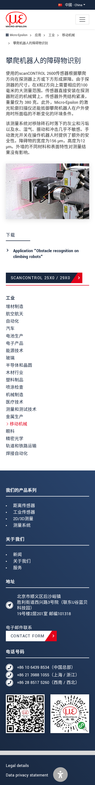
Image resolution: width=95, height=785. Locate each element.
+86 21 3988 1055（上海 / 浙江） (48, 675)
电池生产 (14, 336)
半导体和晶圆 (19, 365)
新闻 (17, 554)
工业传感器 (24, 512)
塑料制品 (14, 380)
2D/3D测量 (23, 518)
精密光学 (14, 438)
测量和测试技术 (21, 409)
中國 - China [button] (73, 5)
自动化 (12, 321)
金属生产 (14, 417)
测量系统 (22, 525)
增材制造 (14, 306)
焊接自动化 (17, 453)
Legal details (17, 765)
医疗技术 (14, 402)
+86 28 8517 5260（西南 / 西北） (48, 682)
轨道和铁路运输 (21, 446)
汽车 (10, 328)
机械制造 (14, 395)
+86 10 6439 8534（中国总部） (46, 667)
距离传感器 (24, 505)
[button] (60, 774)
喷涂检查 (14, 387)
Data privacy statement (27, 775)
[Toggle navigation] (82, 19)
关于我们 (22, 561)
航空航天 (14, 314)
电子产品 (14, 343)
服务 (17, 567)
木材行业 (14, 372)
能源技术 (14, 351)
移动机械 (18, 424)
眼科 (10, 431)
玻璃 (10, 358)
